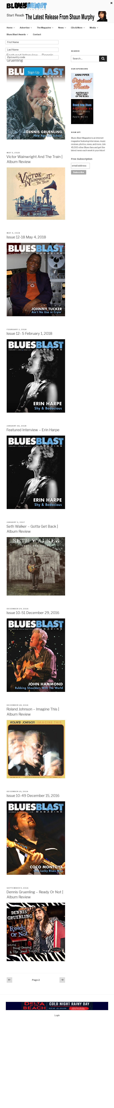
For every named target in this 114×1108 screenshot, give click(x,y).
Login (57, 1015)
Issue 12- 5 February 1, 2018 (29, 333)
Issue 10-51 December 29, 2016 (32, 613)
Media (93, 27)
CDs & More (76, 27)
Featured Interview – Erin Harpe (32, 430)
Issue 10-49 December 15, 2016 (32, 795)
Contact (37, 34)
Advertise (25, 27)
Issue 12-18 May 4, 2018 (26, 237)
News (61, 27)
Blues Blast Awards (16, 34)
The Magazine (44, 27)
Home (10, 27)
